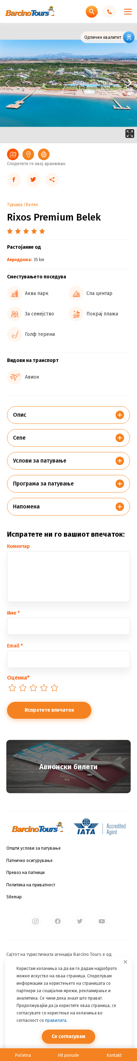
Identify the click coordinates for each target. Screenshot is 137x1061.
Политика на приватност (30, 885)
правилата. (56, 1020)
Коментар (18, 546)
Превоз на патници (25, 872)
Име (13, 613)
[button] (102, 83)
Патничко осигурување (29, 860)
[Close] (125, 962)
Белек (32, 205)
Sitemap (14, 897)
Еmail (15, 646)
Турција (14, 205)
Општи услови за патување (33, 848)
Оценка (18, 677)
